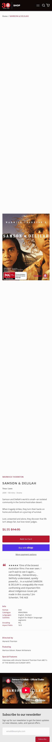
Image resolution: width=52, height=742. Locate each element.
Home (5, 16)
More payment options (26, 554)
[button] (43, 5)
